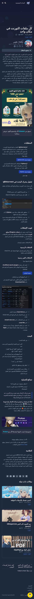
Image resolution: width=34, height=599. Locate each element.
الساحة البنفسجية (20, 3)
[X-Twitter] (22, 46)
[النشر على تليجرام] (14, 476)
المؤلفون (29, 590)
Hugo (8, 595)
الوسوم (30, 586)
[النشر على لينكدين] (26, 476)
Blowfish (13, 595)
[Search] (5, 3)
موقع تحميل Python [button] (25, 172)
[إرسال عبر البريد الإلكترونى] (7, 476)
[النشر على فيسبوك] (10, 476)
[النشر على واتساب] (17, 476)
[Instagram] (17, 46)
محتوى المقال (25, 50)
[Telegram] (15, 46)
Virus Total (24, 444)
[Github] (20, 46)
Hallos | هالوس (18, 42)
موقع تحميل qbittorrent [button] (24, 160)
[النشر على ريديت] (20, 476)
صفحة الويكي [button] (27, 273)
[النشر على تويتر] (23, 476)
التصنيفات (29, 588)
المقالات (30, 26)
